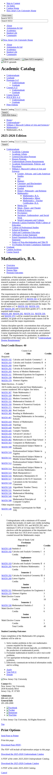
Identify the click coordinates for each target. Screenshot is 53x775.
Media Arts (22, 205)
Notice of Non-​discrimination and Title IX (30, 242)
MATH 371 (6, 407)
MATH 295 (10, 309)
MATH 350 (6, 404)
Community (12, 35)
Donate (10, 674)
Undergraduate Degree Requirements (28, 161)
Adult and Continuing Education (26, 232)
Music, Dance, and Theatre (29, 208)
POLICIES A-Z (13, 97)
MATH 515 (6, 473)
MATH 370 (10, 316)
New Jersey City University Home (21, 11)
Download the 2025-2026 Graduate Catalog (20, 763)
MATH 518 (6, 483)
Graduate (10, 78)
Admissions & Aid (14, 28)
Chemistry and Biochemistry (29, 183)
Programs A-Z (13, 80)
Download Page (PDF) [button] (11, 745)
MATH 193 (34, 306)
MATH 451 (6, 437)
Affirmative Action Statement (24, 235)
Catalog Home (13, 8)
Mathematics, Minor (31, 198)
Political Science (24, 210)
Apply (9, 669)
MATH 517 (6, 479)
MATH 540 (6, 496)
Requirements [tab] (12, 268)
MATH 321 (6, 398)
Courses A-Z (12, 87)
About (9, 25)
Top (2, 724)
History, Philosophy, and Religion (31, 191)
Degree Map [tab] (12, 270)
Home (9, 120)
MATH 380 (6, 410)
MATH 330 (40, 313)
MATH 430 (6, 425)
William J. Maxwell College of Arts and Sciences (28, 125)
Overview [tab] (11, 265)
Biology (20, 181)
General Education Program (24, 156)
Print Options (12, 105)
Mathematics (12, 127)
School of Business (20, 230)
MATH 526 (6, 487)
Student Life (12, 33)
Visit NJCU (12, 672)
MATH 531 (6, 490)
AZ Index (11, 6)
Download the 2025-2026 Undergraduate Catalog (22, 754)
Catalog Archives (14, 249)
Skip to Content (13, 3)
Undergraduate (13, 75)
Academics (11, 30)
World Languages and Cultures (30, 220)
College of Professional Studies (25, 227)
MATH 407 (6, 417)
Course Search (13, 95)
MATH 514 (6, 469)
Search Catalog (7, 109)
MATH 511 (6, 458)
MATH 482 (6, 440)
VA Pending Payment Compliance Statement (31, 244)
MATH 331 (6, 401)
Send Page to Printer (10, 736)
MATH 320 (6, 395)
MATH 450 (6, 434)
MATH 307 (6, 392)
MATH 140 (6, 509)
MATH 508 (6, 447)
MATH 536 (6, 493)
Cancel (4, 772)
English (20, 188)
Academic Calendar (20, 152)
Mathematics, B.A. (31, 196)
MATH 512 (6, 463)
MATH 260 (7, 313)
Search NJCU (7, 18)
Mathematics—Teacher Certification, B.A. (33, 201)
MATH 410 (6, 422)
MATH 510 (6, 452)
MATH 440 (6, 428)
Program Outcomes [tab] (15, 272)
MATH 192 (32, 299)
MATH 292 (18, 313)
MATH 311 (29, 313)
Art (18, 178)
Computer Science (25, 186)
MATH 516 (6, 476)
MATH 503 (6, 443)
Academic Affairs (19, 154)
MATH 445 (6, 431)
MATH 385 (6, 413)
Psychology (22, 213)
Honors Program (19, 159)
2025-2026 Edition (9, 115)
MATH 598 (6, 500)
